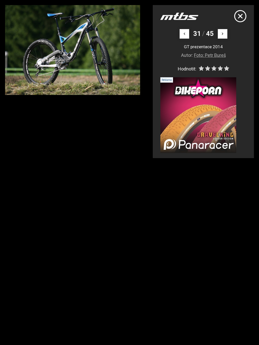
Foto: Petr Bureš (210, 55)
